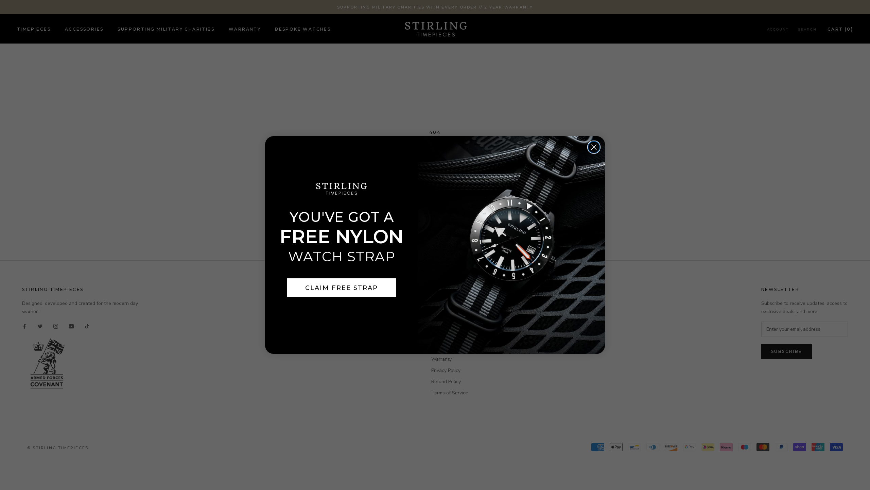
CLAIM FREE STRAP (341, 288)
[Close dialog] (594, 147)
